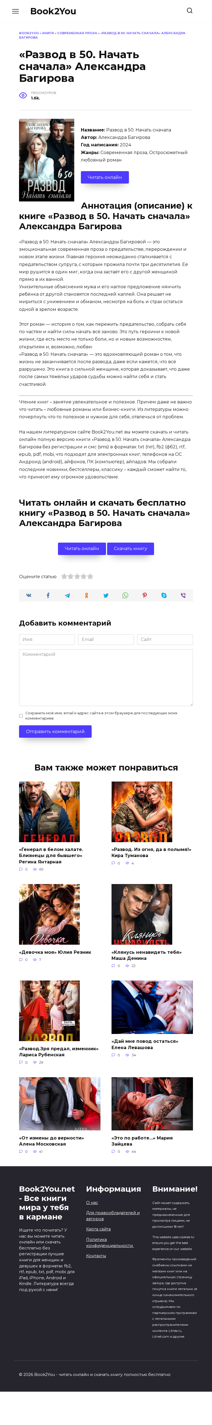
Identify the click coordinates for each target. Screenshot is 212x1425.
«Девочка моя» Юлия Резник (55, 952)
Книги (48, 33)
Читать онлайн (105, 177)
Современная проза (77, 33)
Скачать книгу (130, 548)
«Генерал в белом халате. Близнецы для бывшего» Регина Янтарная (51, 855)
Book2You (53, 11)
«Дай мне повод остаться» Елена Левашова (145, 1044)
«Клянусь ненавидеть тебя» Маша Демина (147, 955)
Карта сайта (98, 1229)
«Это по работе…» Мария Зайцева (142, 1140)
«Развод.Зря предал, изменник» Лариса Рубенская (59, 1051)
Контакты (96, 1255)
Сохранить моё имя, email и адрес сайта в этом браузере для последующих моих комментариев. (101, 715)
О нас (92, 1202)
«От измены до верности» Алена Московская (51, 1140)
